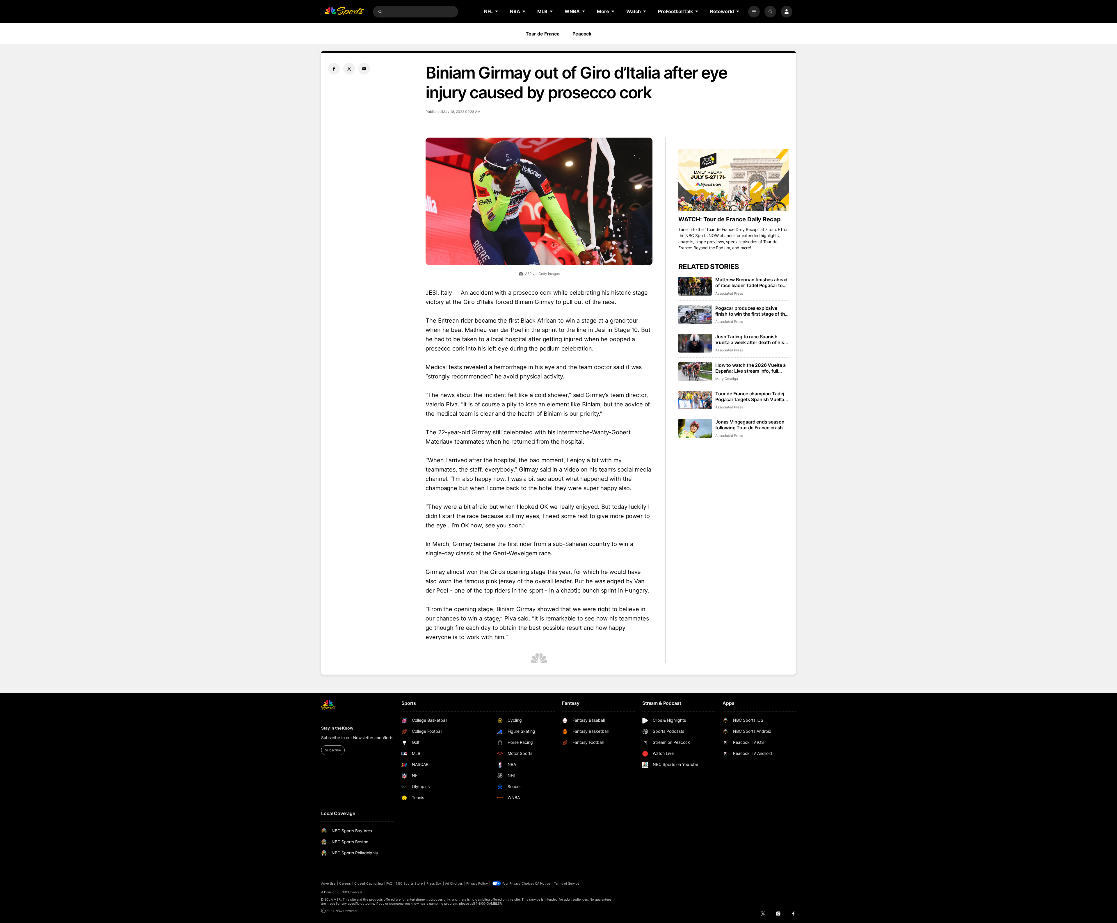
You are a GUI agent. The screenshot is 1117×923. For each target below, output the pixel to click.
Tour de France (543, 34)
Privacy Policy (477, 883)
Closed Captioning (368, 883)
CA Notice (542, 883)
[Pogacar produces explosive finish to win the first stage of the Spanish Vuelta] (695, 314)
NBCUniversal (351, 892)
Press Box (434, 883)
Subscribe (333, 750)
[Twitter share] (349, 68)
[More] (754, 11)
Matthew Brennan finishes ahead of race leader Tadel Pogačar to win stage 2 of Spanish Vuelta (751, 282)
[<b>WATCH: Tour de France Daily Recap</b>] (733, 180)
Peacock (581, 34)
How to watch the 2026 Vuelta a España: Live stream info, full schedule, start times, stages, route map (750, 368)
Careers (345, 883)
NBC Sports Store (409, 883)
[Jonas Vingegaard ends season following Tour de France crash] (695, 428)
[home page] (344, 11)
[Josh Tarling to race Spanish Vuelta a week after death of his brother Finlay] (695, 343)
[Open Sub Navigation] (497, 11)
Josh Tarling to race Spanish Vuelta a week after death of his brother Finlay (749, 339)
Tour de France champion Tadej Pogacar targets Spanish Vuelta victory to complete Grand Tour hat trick (749, 396)
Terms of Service (566, 883)
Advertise (328, 883)
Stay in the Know (337, 727)
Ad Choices (454, 883)
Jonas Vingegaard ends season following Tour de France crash (750, 425)
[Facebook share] (334, 68)
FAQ (389, 883)
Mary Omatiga (726, 378)
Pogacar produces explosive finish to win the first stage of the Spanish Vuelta (751, 311)
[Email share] (364, 68)
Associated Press (729, 293)
